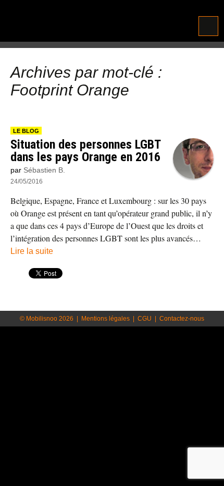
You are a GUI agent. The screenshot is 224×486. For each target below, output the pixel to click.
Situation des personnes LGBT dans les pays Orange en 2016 (85, 150)
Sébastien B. (44, 170)
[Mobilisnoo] (72, 22)
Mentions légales (105, 318)
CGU (145, 318)
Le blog (26, 131)
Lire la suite (31, 251)
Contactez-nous (181, 318)
